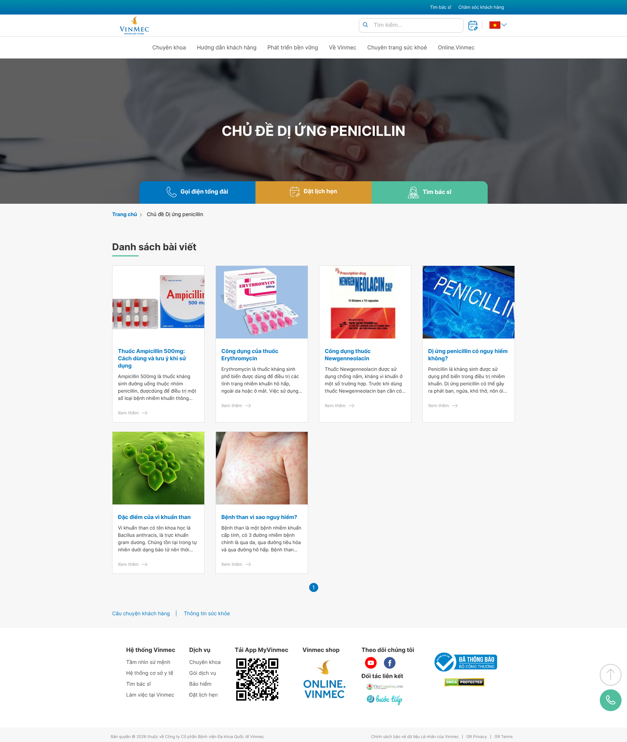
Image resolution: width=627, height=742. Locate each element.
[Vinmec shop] (324, 679)
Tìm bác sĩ (440, 7)
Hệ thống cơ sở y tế (149, 673)
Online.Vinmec (456, 47)
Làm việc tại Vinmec (150, 695)
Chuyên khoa (169, 47)
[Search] (365, 25)
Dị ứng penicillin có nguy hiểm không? (468, 355)
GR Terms (504, 737)
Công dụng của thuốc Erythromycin (249, 355)
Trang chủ (124, 214)
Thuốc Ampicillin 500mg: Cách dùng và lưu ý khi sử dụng (152, 358)
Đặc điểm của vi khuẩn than (154, 517)
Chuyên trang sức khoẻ (397, 47)
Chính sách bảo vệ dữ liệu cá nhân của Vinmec (415, 737)
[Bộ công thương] (464, 662)
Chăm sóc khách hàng (481, 7)
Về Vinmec (343, 47)
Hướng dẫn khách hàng (227, 47)
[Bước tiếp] (385, 700)
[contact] (610, 700)
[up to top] (611, 675)
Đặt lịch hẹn (203, 695)
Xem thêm (128, 412)
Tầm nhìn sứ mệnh (148, 662)
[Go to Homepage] (134, 25)
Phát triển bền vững (292, 47)
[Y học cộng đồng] (385, 686)
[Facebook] (390, 663)
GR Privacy (476, 737)
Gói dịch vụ (202, 673)
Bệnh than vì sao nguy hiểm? (259, 517)
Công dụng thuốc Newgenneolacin (348, 355)
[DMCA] (464, 682)
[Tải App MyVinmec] (257, 679)
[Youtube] (371, 663)
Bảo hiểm (200, 684)
